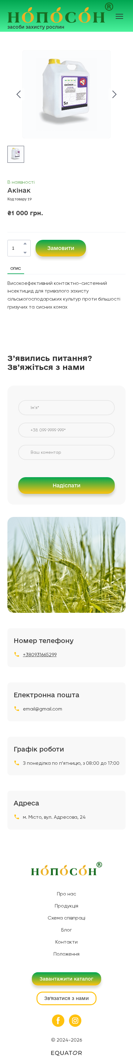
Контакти (66, 942)
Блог (66, 930)
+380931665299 (40, 654)
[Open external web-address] (66, 1053)
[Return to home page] (60, 12)
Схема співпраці (66, 918)
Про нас (66, 894)
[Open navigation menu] (119, 16)
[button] (25, 243)
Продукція (66, 906)
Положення (66, 954)
